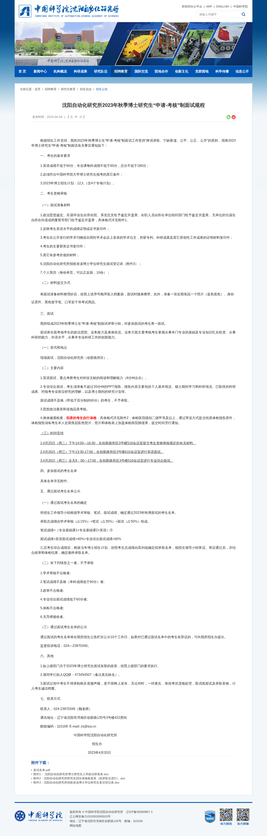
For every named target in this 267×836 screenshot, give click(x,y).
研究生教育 (68, 89)
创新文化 (181, 71)
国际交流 (141, 71)
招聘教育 (121, 71)
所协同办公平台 (192, 6)
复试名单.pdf (41, 770)
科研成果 (80, 71)
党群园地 (202, 71)
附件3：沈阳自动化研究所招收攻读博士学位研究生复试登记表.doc (76, 782)
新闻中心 (40, 71)
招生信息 (86, 89)
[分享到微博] (234, 117)
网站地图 (75, 825)
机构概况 (60, 71)
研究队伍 (100, 71)
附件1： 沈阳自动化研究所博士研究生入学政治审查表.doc (71, 774)
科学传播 (222, 71)
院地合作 (161, 71)
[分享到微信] (229, 117)
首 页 (22, 71)
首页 (37, 89)
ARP (209, 6)
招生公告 (102, 89)
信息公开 (242, 71)
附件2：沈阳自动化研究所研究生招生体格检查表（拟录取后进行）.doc (79, 778)
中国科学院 (240, 6)
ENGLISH (222, 6)
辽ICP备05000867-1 (139, 812)
